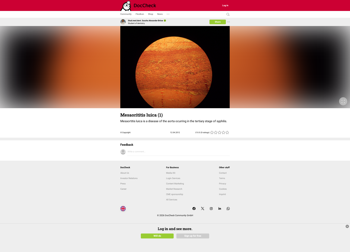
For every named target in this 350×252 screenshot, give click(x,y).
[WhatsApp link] (228, 208)
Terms (222, 178)
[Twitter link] (202, 208)
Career (123, 189)
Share (218, 22)
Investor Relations (129, 178)
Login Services (173, 178)
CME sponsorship (174, 194)
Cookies (223, 189)
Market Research (174, 189)
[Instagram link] (211, 208)
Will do (157, 235)
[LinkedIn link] (219, 208)
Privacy (222, 183)
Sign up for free (192, 235)
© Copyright (125, 132)
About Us (124, 173)
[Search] (227, 14)
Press (123, 183)
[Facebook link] (194, 208)
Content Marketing (175, 183)
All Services (171, 199)
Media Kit (170, 173)
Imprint (222, 194)
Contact (223, 173)
